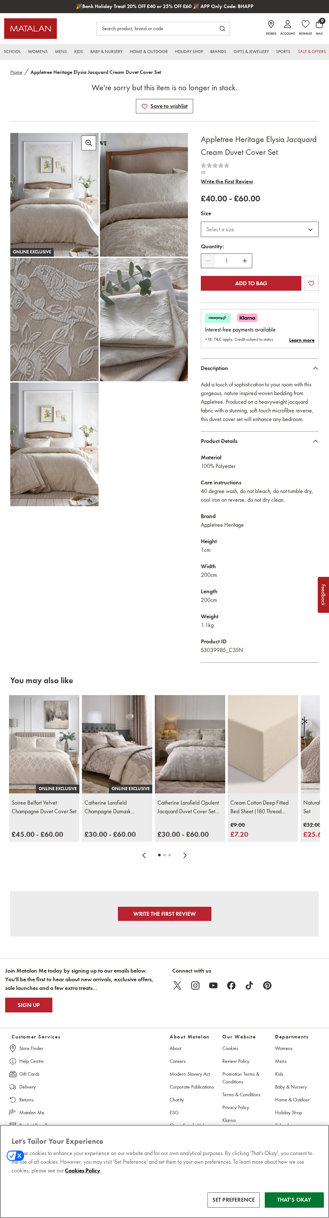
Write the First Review (227, 181)
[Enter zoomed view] (88, 143)
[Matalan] (30, 28)
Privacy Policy (235, 1107)
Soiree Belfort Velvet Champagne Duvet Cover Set (44, 807)
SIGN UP (29, 1005)
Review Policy (235, 1061)
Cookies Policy (82, 1170)
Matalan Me (31, 1112)
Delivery (27, 1087)
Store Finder (31, 1048)
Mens (281, 1061)
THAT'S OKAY (294, 1199)
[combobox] (260, 229)
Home (16, 72)
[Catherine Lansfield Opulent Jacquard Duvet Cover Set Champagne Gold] (190, 744)
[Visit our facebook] (231, 985)
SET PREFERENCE (233, 1199)
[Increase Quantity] (245, 261)
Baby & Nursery (291, 1087)
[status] (226, 261)
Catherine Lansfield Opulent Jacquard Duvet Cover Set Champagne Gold (188, 807)
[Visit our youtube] (213, 985)
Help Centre (31, 1061)
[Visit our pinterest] (267, 985)
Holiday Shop (288, 1112)
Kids (279, 1074)
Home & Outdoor (292, 1100)
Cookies (230, 1048)
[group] (37, 834)
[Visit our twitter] (177, 985)
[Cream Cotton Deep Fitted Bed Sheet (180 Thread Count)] (263, 744)
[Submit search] (222, 28)
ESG (174, 1112)
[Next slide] (185, 855)
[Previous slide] (144, 855)
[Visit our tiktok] (249, 985)
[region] (164, 1171)
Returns (26, 1100)
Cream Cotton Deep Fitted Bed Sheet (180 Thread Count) (259, 807)
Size (206, 213)
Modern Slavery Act (190, 1074)
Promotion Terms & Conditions (240, 1078)
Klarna (229, 1120)
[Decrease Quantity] (208, 261)
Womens (284, 1048)
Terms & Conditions (241, 1094)
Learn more (302, 340)
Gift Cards (29, 1074)
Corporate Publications (192, 1087)
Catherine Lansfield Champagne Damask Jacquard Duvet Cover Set (113, 807)
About (175, 1048)
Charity (177, 1100)
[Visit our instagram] (195, 985)
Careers (178, 1061)
